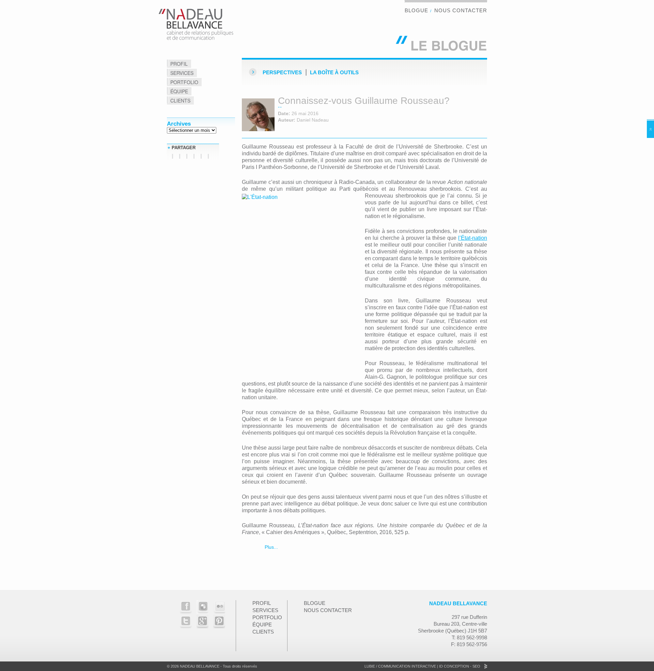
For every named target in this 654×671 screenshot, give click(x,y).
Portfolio (184, 82)
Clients (180, 100)
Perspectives (282, 72)
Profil (179, 63)
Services (181, 72)
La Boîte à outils (334, 72)
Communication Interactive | (408, 666)
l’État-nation (472, 238)
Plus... (270, 547)
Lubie (369, 666)
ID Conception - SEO (459, 666)
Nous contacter (460, 10)
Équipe (179, 91)
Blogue (416, 10)
